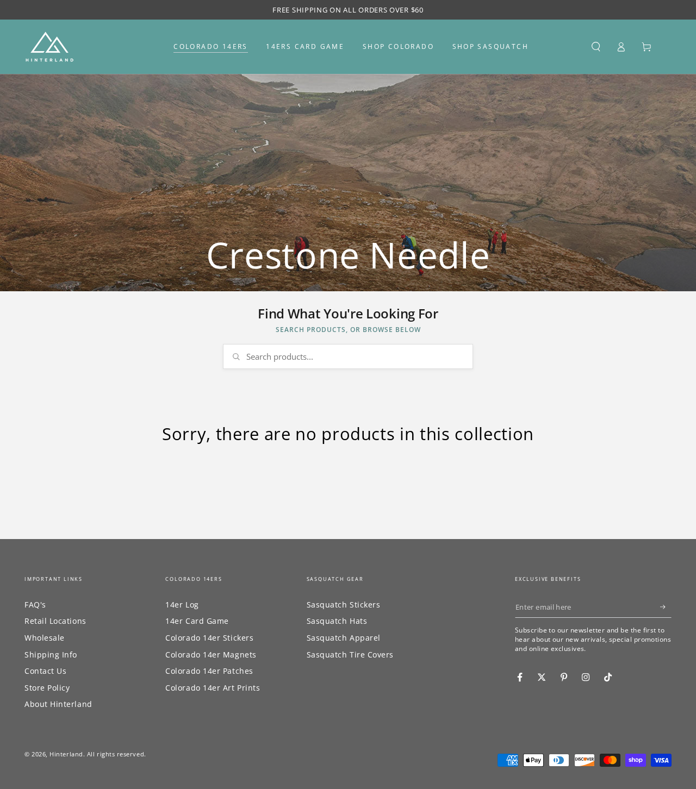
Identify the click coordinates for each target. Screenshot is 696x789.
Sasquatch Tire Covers (350, 654)
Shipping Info (50, 654)
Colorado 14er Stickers (209, 638)
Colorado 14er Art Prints (212, 687)
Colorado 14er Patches (209, 671)
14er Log (181, 604)
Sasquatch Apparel (344, 638)
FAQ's (35, 604)
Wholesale (44, 638)
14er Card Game (197, 621)
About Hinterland (58, 704)
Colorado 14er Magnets (210, 654)
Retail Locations (55, 621)
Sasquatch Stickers (344, 604)
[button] (595, 47)
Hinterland (66, 754)
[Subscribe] (666, 607)
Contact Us (45, 671)
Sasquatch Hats (337, 621)
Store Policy (47, 687)
